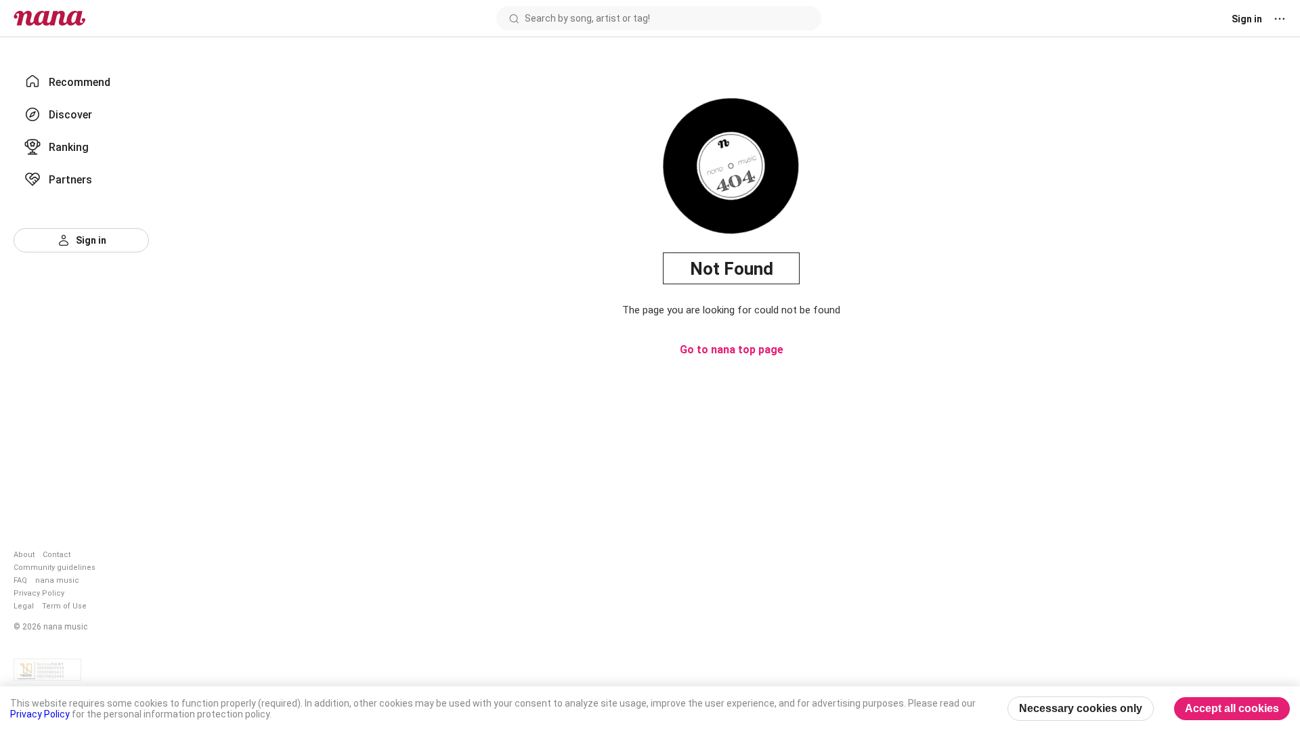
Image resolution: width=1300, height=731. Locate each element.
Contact (56, 554)
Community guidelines (54, 567)
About (24, 554)
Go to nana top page (731, 349)
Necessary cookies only (1080, 708)
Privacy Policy (39, 593)
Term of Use (64, 606)
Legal (24, 606)
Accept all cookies (1232, 708)
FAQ (20, 580)
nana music (57, 580)
